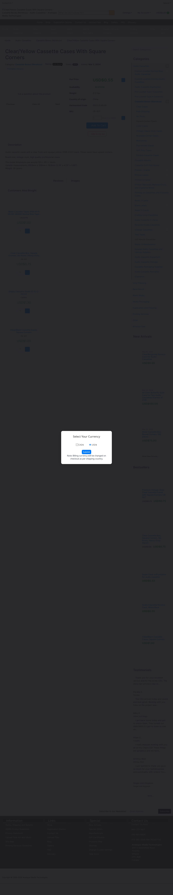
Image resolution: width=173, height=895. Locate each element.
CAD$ (81, 444)
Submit (86, 452)
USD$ (94, 444)
